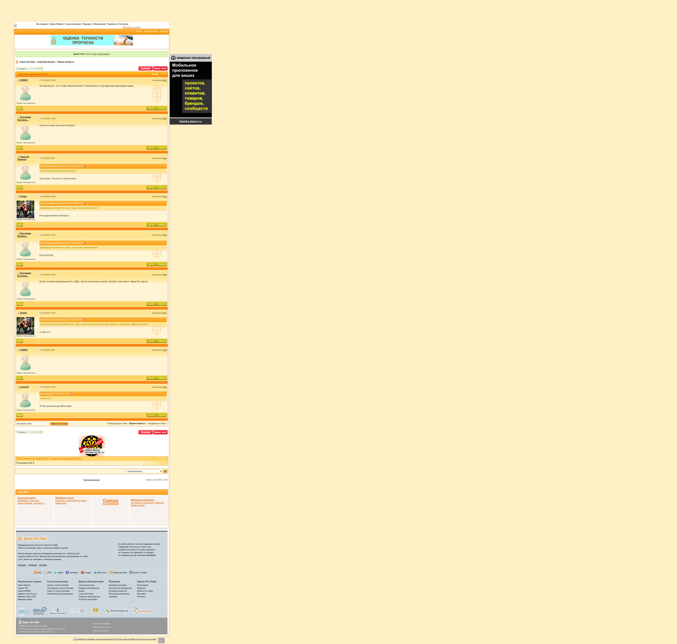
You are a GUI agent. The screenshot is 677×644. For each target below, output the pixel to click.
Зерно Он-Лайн (27, 62)
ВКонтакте (102, 572)
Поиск (139, 31)
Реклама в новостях (118, 591)
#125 (165, 235)
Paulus (23, 196)
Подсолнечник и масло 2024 (33, 74)
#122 (165, 118)
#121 (165, 80)
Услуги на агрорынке (88, 599)
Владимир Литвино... (24, 234)
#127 (165, 313)
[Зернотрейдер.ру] (117, 610)
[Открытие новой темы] (160, 68)
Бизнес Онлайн (140, 572)
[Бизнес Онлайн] (58, 610)
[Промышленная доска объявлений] (40, 610)
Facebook (73, 572)
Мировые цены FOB (27, 596)
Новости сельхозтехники (58, 591)
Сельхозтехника (73, 24)
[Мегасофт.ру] (77, 610)
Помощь (164, 31)
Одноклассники (120, 572)
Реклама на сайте (132, 27)
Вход (95, 54)
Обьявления (99, 24)
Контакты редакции (101, 623)
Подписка (112, 24)
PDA (49, 572)
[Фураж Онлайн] (95, 610)
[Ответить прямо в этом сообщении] (162, 108)
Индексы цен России (27, 594)
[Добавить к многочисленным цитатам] (152, 108)
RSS (39, 572)
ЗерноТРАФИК (24, 591)
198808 (24, 80)
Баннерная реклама (118, 585)
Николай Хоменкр (23, 158)
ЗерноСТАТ (23, 588)
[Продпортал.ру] (141, 610)
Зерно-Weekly (56, 24)
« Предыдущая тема (116, 423)
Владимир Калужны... (24, 118)
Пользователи (151, 31)
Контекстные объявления (120, 588)
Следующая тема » (157, 423)
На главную (42, 24)
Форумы (87, 24)
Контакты (123, 24)
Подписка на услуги (102, 627)
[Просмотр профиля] (25, 93)
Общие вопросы (65, 62)
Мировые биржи (25, 599)
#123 (165, 158)
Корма (81, 591)
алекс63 (24, 387)
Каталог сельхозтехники (58, 585)
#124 (165, 196)
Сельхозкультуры (86, 585)
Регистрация (103, 54)
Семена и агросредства (89, 596)
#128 (165, 350)
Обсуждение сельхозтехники (60, 588)
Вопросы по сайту (145, 591)
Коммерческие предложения (60, 594)
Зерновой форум (46, 62)
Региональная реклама (119, 594)
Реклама (43, 565)
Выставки (141, 594)
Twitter (60, 572)
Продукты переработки (89, 588)
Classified (24, 492)
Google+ (88, 572)
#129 (165, 387)
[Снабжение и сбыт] (24, 611)
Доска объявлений (91, 581)
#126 (165, 275)
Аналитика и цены (30, 581)
